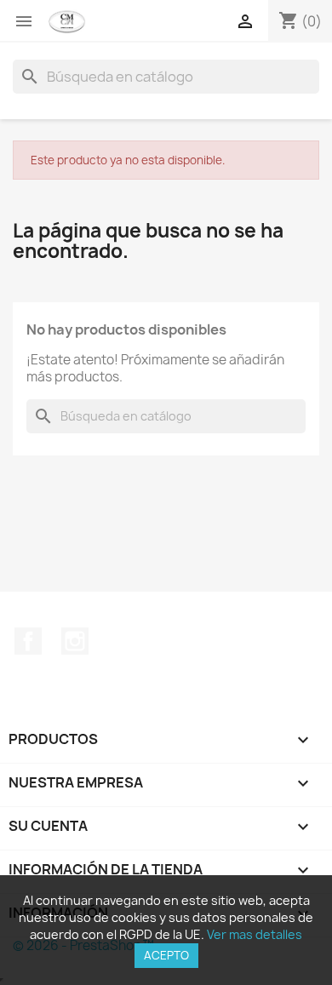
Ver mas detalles (254, 934)
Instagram (75, 641)
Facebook (28, 641)
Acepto (166, 955)
